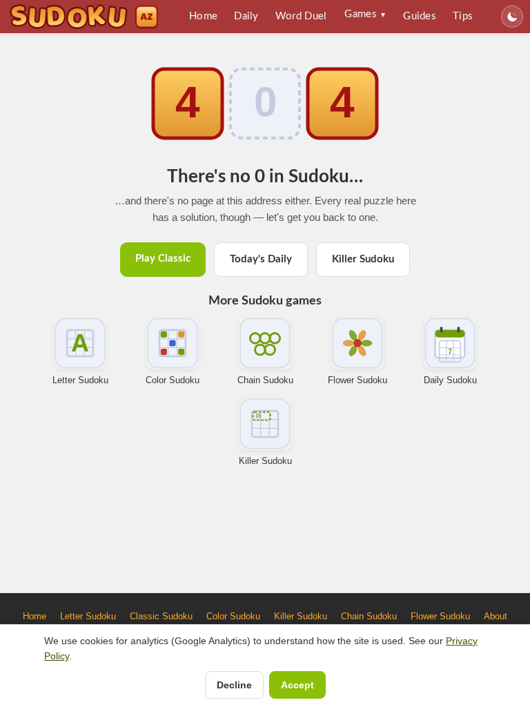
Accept (297, 684)
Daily (246, 16)
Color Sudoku (172, 380)
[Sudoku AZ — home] (84, 16)
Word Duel (301, 16)
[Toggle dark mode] (512, 17)
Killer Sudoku (363, 259)
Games (364, 14)
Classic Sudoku (161, 616)
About (495, 616)
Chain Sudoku (265, 380)
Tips (463, 16)
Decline (234, 684)
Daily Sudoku (450, 380)
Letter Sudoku (80, 380)
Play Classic (162, 258)
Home (203, 16)
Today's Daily (261, 259)
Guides (419, 16)
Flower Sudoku (357, 380)
